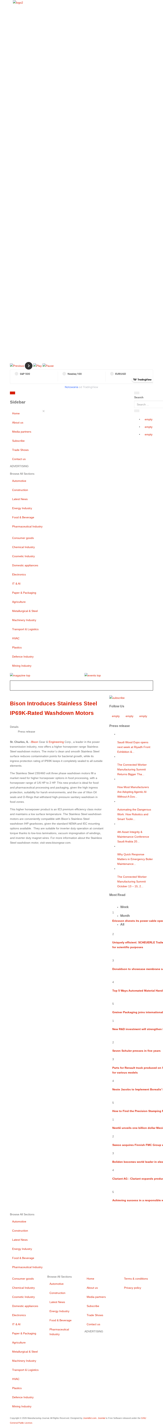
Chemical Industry (23, 547)
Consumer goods (23, 538)
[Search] (136, 393)
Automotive (19, 480)
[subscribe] (117, 697)
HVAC (15, 638)
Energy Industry (22, 508)
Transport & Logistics (25, 629)
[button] (17, 365)
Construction (20, 490)
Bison (34, 741)
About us (17, 422)
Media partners (21, 431)
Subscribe (18, 440)
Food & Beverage (23, 517)
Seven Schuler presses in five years (136, 1050)
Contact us (19, 459)
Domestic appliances (25, 565)
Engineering (56, 741)
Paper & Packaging (24, 592)
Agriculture (19, 601)
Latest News (20, 499)
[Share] (136, 410)
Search (139, 397)
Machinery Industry (24, 620)
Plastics (17, 647)
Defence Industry (23, 656)
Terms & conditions (136, 1278)
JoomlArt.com (89, 1418)
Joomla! (101, 1418)
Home (16, 413)
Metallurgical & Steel (25, 611)
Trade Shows (20, 449)
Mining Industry (21, 665)
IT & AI (16, 583)
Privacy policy (132, 1287)
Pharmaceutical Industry (27, 526)
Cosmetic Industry (23, 556)
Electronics (19, 574)
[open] (39, 394)
